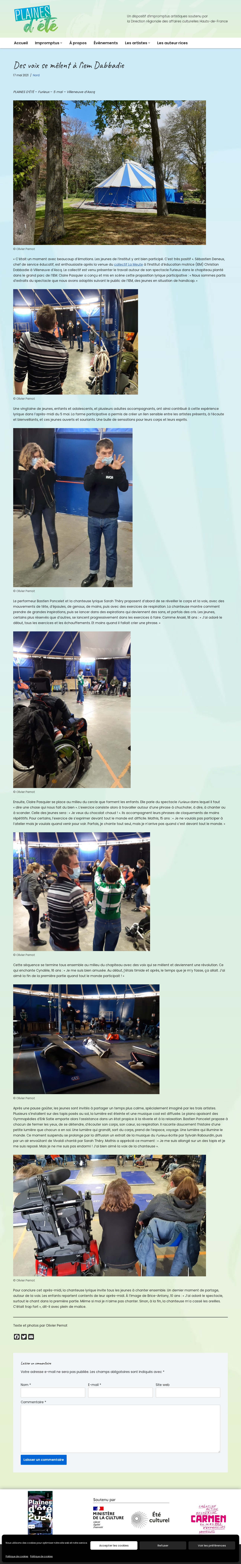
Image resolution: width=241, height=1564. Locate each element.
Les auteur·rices (172, 43)
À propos (78, 43)
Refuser (163, 1545)
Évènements (106, 43)
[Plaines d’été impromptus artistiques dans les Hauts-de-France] (36, 18)
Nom (26, 1385)
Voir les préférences (212, 1545)
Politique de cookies (17, 1556)
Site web (162, 1385)
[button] (61, 43)
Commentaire (33, 1402)
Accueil (21, 43)
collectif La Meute (128, 264)
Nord (36, 75)
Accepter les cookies (114, 1545)
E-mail (94, 1385)
